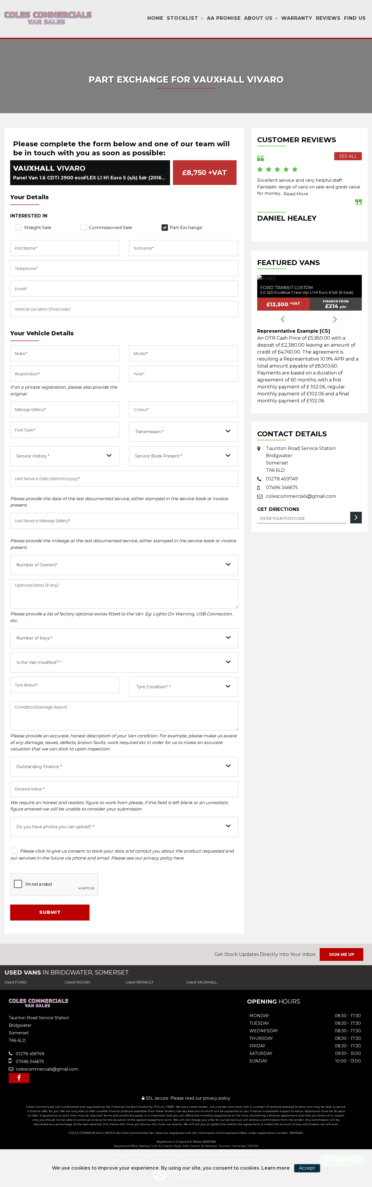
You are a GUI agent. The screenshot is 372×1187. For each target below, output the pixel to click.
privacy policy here (163, 858)
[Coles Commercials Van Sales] (48, 18)
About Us (258, 18)
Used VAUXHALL (201, 982)
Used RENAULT (139, 982)
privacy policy (216, 1098)
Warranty (296, 18)
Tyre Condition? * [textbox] (154, 686)
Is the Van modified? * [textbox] (38, 662)
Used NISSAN (77, 982)
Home (155, 18)
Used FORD (15, 982)
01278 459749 (282, 479)
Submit (50, 912)
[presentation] (282, 320)
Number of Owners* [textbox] (36, 565)
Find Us (355, 18)
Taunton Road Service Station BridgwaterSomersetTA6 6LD (301, 459)
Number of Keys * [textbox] (34, 638)
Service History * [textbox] (32, 456)
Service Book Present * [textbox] (158, 456)
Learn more (276, 1168)
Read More (296, 194)
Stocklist (182, 18)
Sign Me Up (341, 954)
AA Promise (224, 18)
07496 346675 (282, 487)
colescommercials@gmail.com (301, 496)
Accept (307, 1168)
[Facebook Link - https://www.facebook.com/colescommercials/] (19, 1078)
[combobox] (183, 432)
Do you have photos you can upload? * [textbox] (55, 826)
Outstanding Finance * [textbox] (39, 766)
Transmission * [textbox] (149, 431)
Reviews (328, 18)
